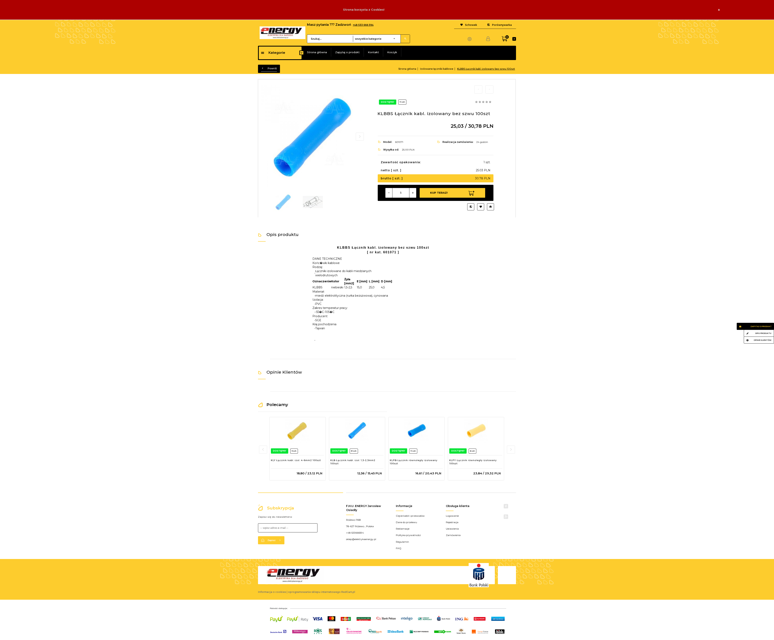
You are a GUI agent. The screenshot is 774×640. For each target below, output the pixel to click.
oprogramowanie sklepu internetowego (314, 591)
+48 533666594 (355, 532)
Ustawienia (452, 528)
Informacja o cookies (272, 591)
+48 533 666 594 (363, 24)
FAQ (398, 548)
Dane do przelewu (406, 522)
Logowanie (452, 515)
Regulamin (402, 541)
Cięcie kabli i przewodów (410, 515)
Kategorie (276, 53)
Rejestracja (452, 522)
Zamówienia (453, 535)
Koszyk (392, 52)
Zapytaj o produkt (347, 52)
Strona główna (317, 52)
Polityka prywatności (408, 535)
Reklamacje (402, 528)
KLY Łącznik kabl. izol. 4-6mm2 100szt (296, 460)
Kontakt (373, 52)
